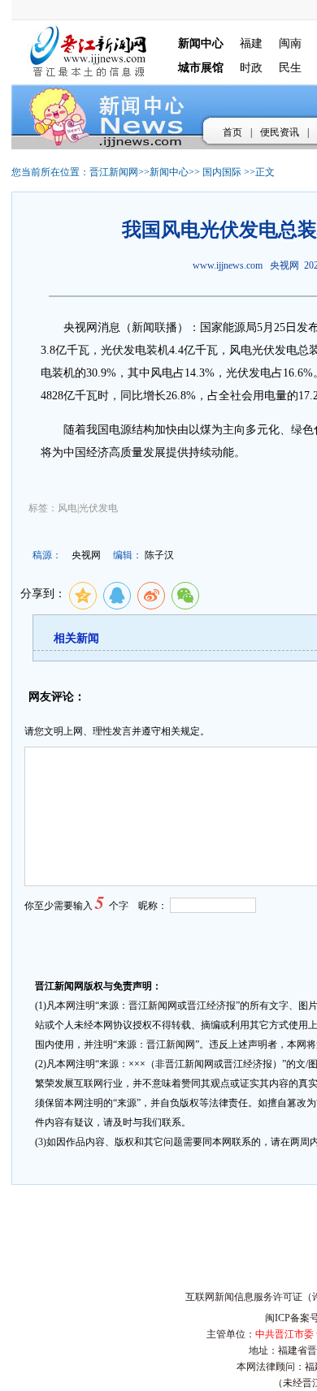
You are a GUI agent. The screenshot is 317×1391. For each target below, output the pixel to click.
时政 (251, 68)
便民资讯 (279, 132)
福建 (251, 43)
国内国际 (221, 172)
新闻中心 (169, 172)
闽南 (290, 43)
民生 (290, 68)
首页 (232, 132)
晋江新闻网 (113, 172)
